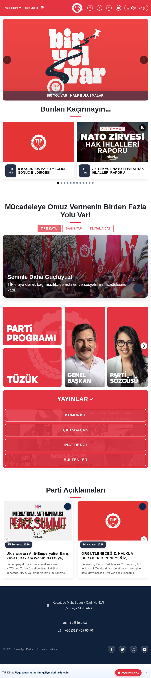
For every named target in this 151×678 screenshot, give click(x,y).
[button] (58, 183)
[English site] (42, 7)
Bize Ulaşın (31, 7)
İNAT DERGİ (75, 445)
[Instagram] (133, 649)
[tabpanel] (75, 266)
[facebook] (90, 7)
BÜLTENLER (75, 460)
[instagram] (108, 7)
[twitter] (99, 7)
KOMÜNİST (75, 415)
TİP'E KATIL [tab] (49, 228)
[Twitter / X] (122, 649)
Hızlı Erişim (12, 7)
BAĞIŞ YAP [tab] (74, 228)
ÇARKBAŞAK (75, 430)
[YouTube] (144, 649)
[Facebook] (111, 649)
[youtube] (118, 7)
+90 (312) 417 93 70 (79, 630)
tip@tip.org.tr (79, 622)
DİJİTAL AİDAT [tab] (100, 228)
